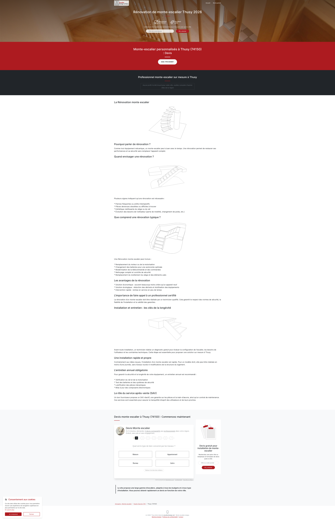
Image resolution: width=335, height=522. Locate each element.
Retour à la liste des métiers (154, 470)
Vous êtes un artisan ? (188, 480)
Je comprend (13, 514)
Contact (181, 517)
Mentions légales (156, 517)
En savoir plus (9, 510)
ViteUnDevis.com (169, 480)
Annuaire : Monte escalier (123, 504)
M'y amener (182, 31)
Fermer (31, 514)
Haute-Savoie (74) (140, 504)
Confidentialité (178, 480)
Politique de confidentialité (170, 517)
